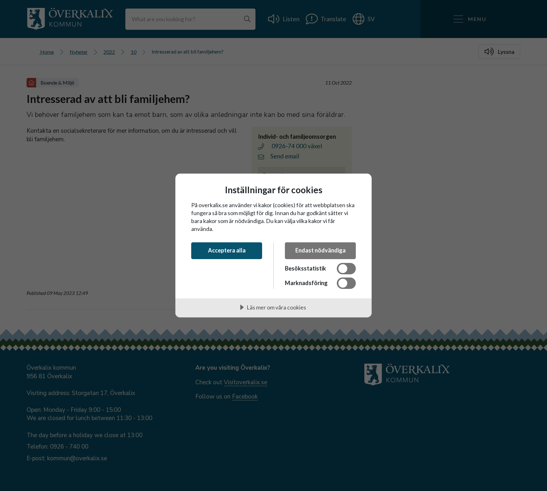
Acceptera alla (227, 250)
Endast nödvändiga (320, 250)
